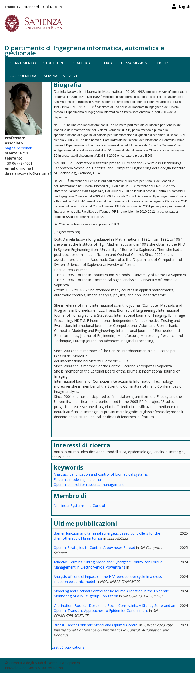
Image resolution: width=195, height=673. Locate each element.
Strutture (53, 63)
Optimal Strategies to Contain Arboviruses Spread (94, 547)
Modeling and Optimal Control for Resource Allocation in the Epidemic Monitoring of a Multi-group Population (111, 593)
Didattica (81, 63)
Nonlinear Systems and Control (79, 505)
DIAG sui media (22, 75)
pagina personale (19, 148)
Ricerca (105, 63)
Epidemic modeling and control (79, 479)
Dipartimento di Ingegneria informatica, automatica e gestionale (84, 50)
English (184, 6)
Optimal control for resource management (89, 484)
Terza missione (135, 63)
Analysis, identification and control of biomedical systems (101, 474)
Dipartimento (22, 63)
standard (31, 6)
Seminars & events (62, 75)
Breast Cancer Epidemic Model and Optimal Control (96, 625)
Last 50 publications (68, 647)
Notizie (164, 63)
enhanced (53, 7)
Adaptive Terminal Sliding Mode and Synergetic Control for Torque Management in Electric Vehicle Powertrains (108, 565)
